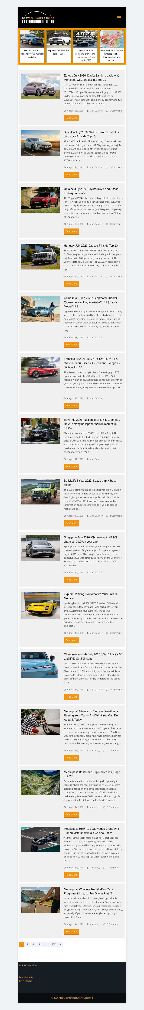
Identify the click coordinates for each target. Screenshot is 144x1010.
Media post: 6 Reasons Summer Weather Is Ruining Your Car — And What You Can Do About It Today (91, 715)
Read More (71, 117)
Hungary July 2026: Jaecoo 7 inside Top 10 (91, 245)
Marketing (95, 750)
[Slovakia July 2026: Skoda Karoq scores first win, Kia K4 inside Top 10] (40, 143)
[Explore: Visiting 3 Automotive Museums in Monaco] (40, 605)
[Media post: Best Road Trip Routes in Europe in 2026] (40, 782)
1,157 (53, 944)
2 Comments (116, 276)
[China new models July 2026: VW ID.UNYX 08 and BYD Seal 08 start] (40, 665)
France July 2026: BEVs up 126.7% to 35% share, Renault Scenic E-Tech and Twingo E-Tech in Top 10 (92, 363)
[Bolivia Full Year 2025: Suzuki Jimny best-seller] (40, 491)
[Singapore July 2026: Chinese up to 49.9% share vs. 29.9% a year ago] (40, 548)
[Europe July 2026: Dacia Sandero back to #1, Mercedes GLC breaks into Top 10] (40, 86)
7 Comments (116, 689)
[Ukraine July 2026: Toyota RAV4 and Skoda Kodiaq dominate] (40, 200)
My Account (25, 980)
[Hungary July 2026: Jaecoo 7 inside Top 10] (40, 256)
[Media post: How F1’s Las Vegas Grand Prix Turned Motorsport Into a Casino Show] (40, 839)
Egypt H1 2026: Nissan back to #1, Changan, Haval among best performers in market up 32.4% (92, 424)
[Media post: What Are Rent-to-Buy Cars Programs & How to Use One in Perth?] (40, 900)
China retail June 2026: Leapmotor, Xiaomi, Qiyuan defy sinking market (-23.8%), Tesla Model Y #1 (91, 302)
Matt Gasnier (96, 110)
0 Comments (116, 110)
